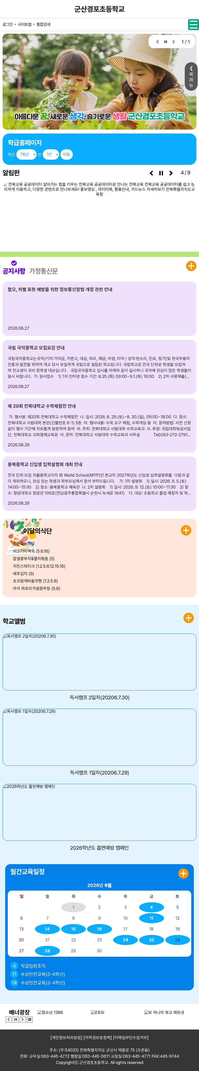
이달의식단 (37, 531)
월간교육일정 (27, 872)
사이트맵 (24, 24)
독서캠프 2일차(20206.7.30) (100, 697)
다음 (173, 41)
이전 (157, 41)
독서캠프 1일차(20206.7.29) (99, 773)
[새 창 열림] (99, 210)
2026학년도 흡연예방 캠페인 (99, 848)
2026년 (99, 885)
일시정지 (165, 41)
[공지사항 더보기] (191, 266)
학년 (11, 154)
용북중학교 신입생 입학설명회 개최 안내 (45, 464)
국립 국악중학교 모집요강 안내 (36, 347)
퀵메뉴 (191, 80)
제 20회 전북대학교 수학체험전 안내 (42, 406)
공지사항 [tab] (14, 271)
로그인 (8, 24)
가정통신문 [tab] (43, 271)
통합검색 (43, 24)
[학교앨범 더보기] (188, 618)
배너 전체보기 (30, 1020)
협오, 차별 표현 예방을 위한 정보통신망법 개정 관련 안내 (60, 289)
